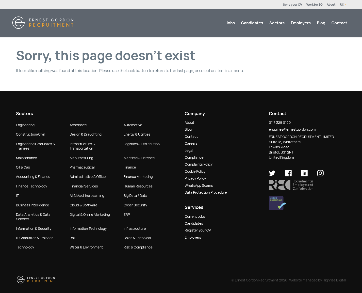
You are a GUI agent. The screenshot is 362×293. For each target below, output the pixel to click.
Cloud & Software (83, 205)
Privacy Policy (195, 178)
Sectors (277, 23)
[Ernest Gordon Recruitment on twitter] (272, 175)
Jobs (230, 23)
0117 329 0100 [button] (280, 122)
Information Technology (88, 228)
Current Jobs (195, 216)
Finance (130, 167)
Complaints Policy (199, 164)
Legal (189, 150)
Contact (339, 23)
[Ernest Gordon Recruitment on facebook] (288, 175)
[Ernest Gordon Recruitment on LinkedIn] (304, 175)
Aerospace (78, 125)
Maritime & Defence (139, 158)
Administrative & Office (88, 176)
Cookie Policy (195, 171)
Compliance (194, 157)
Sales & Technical (137, 238)
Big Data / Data (135, 195)
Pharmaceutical (82, 167)
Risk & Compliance (138, 247)
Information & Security (33, 228)
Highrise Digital (334, 280)
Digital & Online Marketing (90, 214)
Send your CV (292, 5)
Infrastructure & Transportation (82, 146)
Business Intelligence (32, 205)
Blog (321, 23)
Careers (191, 143)
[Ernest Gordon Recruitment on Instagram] (320, 175)
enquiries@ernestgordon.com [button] (292, 129)
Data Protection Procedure (206, 192)
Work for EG (314, 5)
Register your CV (198, 230)
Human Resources (138, 186)
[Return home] (42, 27)
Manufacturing (81, 158)
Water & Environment (86, 247)
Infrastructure (135, 228)
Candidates (252, 23)
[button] (291, 188)
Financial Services (84, 186)
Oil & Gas (23, 167)
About (331, 5)
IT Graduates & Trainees (34, 238)
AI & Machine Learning (87, 195)
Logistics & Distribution (142, 144)
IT (17, 195)
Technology (25, 247)
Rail (72, 238)
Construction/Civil (30, 134)
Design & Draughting (85, 134)
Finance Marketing (138, 176)
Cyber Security (135, 205)
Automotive (133, 125)
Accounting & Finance (33, 176)
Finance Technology (31, 186)
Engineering (25, 125)
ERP (127, 214)
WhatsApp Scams (199, 185)
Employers (301, 23)
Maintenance (26, 158)
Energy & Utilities (137, 134)
